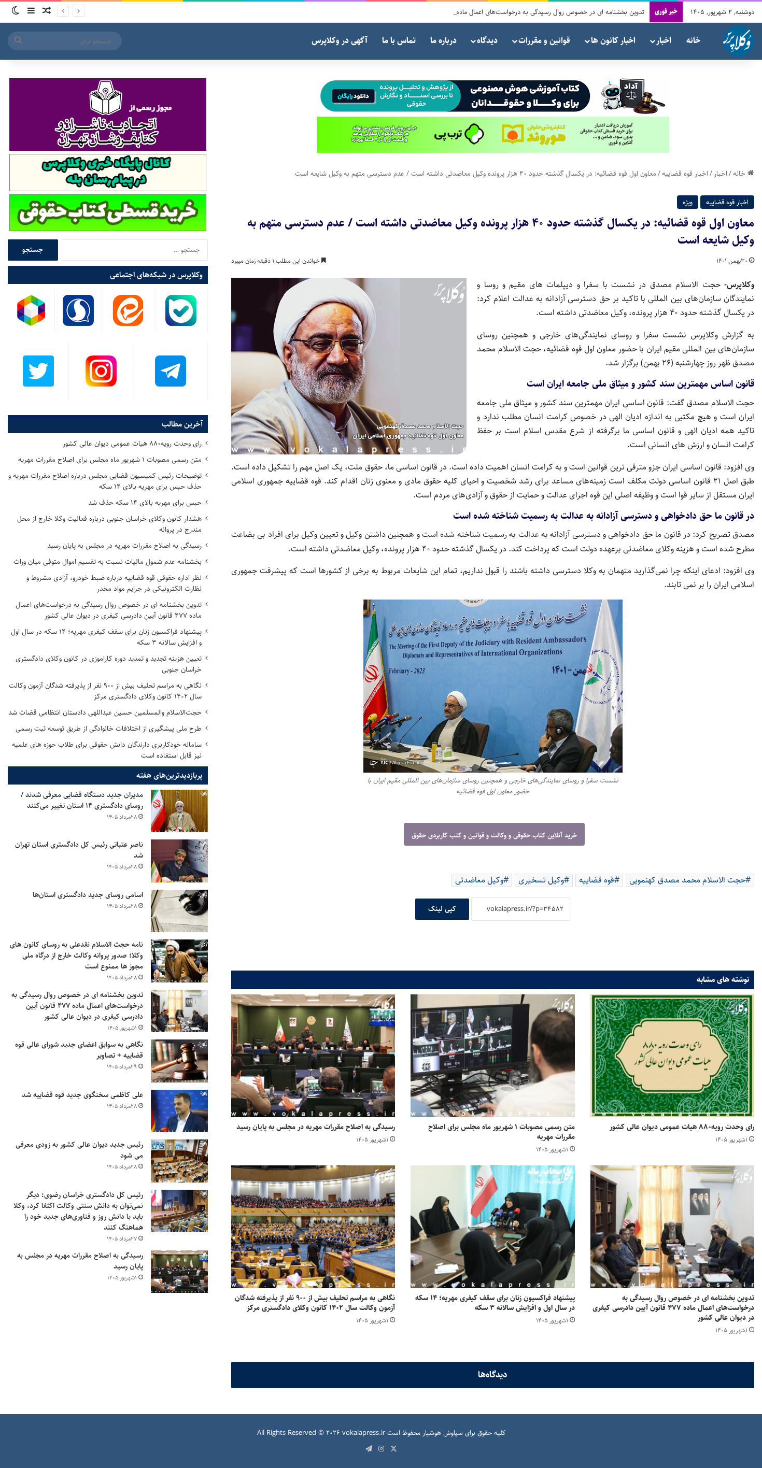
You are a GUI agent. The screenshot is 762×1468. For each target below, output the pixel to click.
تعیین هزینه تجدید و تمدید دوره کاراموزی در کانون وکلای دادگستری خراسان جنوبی (109, 664)
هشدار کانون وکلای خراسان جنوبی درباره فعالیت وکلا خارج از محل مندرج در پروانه (109, 524)
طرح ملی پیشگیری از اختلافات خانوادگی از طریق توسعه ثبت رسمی (109, 728)
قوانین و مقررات (544, 40)
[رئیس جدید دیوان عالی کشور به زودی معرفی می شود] (179, 1160)
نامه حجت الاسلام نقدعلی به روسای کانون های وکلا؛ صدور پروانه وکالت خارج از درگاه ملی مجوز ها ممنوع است (76, 955)
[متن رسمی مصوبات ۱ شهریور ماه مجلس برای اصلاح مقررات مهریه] (492, 1055)
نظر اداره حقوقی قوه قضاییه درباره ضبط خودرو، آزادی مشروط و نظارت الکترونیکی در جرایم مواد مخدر (114, 583)
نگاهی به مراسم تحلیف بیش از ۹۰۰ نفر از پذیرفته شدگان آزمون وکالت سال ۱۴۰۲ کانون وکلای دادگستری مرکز (315, 1303)
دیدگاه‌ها (492, 1374)
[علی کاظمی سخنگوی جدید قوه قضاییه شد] (179, 1111)
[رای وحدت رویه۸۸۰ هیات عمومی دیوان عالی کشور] (672, 1055)
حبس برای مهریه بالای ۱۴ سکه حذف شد (145, 502)
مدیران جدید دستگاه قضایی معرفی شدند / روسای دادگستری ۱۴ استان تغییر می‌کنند (82, 800)
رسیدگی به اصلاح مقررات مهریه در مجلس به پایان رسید (315, 1127)
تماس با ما (399, 40)
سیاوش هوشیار (442, 1433)
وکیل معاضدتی (479, 880)
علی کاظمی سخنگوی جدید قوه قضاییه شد (82, 1095)
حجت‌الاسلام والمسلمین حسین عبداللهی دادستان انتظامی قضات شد (105, 712)
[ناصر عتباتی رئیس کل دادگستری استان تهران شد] (179, 860)
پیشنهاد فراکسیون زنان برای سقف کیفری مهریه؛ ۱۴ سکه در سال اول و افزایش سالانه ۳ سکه (495, 1303)
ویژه (688, 202)
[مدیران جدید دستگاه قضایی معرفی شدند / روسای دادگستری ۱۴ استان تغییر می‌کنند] (179, 811)
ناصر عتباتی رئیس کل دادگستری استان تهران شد (79, 850)
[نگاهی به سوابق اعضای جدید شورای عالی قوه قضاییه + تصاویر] (179, 1060)
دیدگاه (487, 40)
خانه (693, 40)
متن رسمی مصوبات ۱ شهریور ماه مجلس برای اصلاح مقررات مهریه (501, 1132)
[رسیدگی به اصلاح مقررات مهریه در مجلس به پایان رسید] (313, 1055)
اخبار (663, 40)
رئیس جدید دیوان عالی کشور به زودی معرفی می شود (79, 1150)
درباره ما (443, 40)
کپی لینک (442, 909)
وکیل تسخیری (541, 880)
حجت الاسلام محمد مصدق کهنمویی (687, 880)
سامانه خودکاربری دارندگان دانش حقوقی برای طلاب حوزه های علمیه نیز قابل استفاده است (107, 750)
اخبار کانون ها (613, 40)
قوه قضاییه (596, 880)
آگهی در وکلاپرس (340, 40)
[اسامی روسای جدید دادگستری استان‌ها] (179, 911)
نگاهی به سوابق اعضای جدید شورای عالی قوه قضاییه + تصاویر (79, 1050)
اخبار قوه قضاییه (685, 173)
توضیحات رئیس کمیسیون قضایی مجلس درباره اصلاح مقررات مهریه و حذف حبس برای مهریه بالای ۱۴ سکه (105, 481)
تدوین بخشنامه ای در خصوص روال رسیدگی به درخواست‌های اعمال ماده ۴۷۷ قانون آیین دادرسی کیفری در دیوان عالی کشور (482, 12)
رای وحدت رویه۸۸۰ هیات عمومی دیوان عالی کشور (682, 1127)
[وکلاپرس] (738, 40)
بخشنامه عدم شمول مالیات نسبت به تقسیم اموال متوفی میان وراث (107, 561)
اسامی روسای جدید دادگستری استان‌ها (88, 895)
